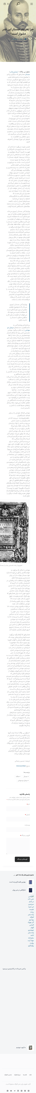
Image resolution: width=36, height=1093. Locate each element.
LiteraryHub (21, 766)
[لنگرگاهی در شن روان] (31, 890)
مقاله (18, 777)
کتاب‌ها (25, 1075)
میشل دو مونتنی (23, 781)
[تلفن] (7, 1091)
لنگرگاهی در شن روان (19, 890)
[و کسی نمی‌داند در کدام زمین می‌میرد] (31, 969)
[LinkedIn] (18, 1091)
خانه (30, 1075)
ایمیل (27, 815)
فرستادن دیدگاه (22, 859)
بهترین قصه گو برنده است (17, 882)
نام (28, 804)
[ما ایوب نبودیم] (31, 1048)
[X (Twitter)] (28, 1091)
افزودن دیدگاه (25, 835)
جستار (27, 74)
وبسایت (27, 825)
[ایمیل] (11, 1091)
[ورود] (8, 4)
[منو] (31, 4)
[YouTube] (21, 1091)
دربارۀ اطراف (17, 1075)
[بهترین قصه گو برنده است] (31, 882)
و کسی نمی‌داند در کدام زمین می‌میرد (14, 969)
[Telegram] (14, 1091)
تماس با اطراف (8, 1075)
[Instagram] (25, 1091)
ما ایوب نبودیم (21, 1047)
